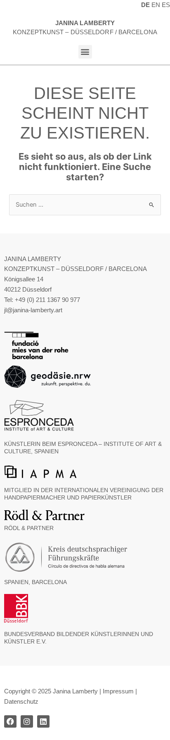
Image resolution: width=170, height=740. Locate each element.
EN (155, 5)
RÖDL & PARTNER (29, 528)
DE (145, 5)
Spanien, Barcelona (35, 582)
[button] (85, 52)
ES (166, 5)
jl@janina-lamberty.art (33, 310)
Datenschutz (21, 701)
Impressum (118, 691)
